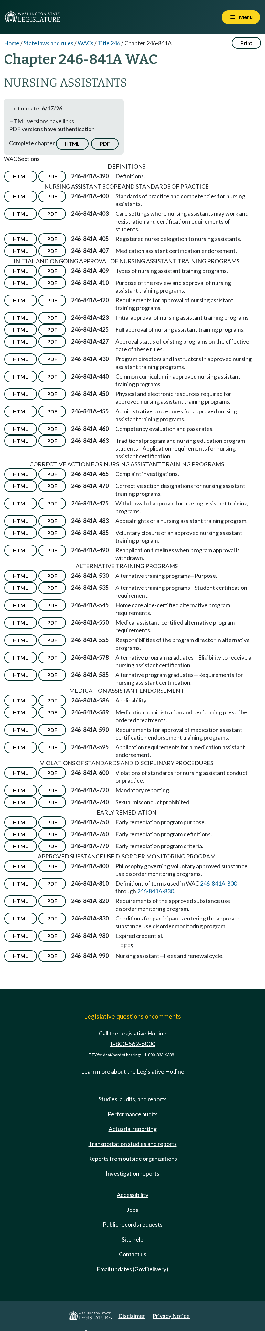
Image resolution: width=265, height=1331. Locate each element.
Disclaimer (131, 1315)
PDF (105, 143)
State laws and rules (48, 43)
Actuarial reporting (133, 1128)
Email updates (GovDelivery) (132, 1269)
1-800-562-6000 (132, 1043)
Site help (132, 1239)
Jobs (132, 1209)
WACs (85, 43)
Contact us (132, 1254)
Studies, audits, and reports (133, 1099)
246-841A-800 (218, 883)
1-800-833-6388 (159, 1055)
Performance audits (133, 1114)
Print (246, 43)
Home (11, 43)
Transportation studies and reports (133, 1143)
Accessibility (132, 1194)
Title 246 (109, 43)
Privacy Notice (171, 1315)
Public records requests (133, 1224)
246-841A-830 (155, 891)
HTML (72, 143)
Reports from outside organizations (132, 1158)
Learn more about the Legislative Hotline (132, 1071)
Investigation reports (132, 1173)
